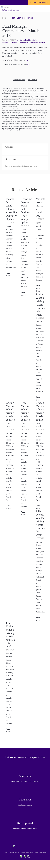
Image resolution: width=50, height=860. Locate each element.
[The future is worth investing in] (5, 7)
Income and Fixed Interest (18, 42)
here (28, 60)
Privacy (6, 852)
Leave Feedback (43, 852)
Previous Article (19, 80)
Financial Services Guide (27, 852)
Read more (38, 286)
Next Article (32, 80)
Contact (36, 852)
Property (42, 42)
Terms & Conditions (14, 852)
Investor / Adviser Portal (40, 2)
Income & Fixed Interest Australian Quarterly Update (12, 209)
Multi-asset (34, 42)
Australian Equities (24, 40)
